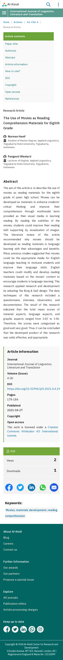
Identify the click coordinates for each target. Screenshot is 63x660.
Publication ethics (14, 603)
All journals (10, 597)
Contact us (10, 549)
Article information (16, 64)
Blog (6, 537)
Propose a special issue (18, 579)
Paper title (11, 43)
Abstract (10, 57)
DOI (7, 78)
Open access (12, 91)
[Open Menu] (5, 13)
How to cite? (12, 71)
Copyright (10, 84)
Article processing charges (20, 609)
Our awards (10, 567)
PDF (12, 451)
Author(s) (10, 50)
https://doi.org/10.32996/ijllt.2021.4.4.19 (33, 389)
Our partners (11, 573)
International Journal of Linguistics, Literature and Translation (32, 13)
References (12, 98)
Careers (8, 543)
